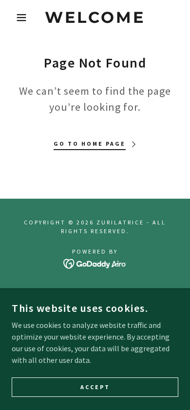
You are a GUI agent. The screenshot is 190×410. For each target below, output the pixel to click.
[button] (15, 17)
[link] (95, 17)
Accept (95, 387)
